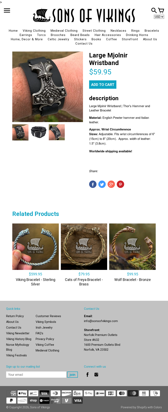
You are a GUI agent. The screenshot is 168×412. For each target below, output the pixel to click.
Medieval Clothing (64, 31)
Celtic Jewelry (58, 39)
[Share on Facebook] (92, 184)
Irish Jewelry (44, 327)
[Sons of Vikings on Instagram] (96, 377)
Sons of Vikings (40, 407)
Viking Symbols (46, 322)
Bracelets (152, 31)
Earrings (26, 35)
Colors (158, 407)
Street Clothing (94, 31)
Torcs (41, 35)
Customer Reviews (48, 316)
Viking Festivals (16, 355)
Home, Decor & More (27, 39)
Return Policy (15, 316)
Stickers (80, 39)
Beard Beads (80, 35)
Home (13, 31)
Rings (135, 31)
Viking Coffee (45, 345)
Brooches (58, 35)
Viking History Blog (18, 339)
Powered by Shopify (134, 407)
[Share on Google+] (111, 184)
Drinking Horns (137, 35)
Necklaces (118, 31)
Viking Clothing (34, 31)
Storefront (130, 39)
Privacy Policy (45, 339)
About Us (150, 39)
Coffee (111, 39)
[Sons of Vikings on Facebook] (87, 377)
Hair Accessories (108, 35)
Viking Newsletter (18, 333)
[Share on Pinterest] (120, 184)
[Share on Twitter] (102, 184)
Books (96, 39)
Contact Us (84, 43)
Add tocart (102, 84)
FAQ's (39, 333)
